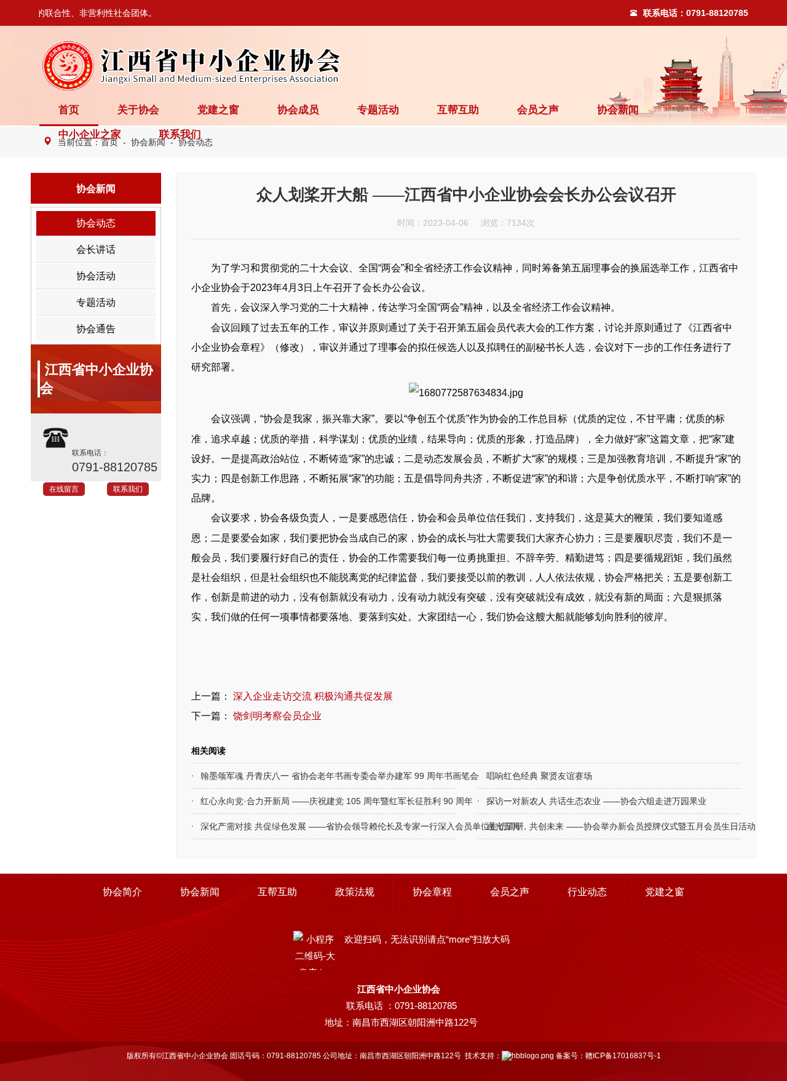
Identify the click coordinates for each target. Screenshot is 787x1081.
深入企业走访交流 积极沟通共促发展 (313, 695)
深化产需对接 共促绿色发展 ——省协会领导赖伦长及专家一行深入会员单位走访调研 (301, 826)
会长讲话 (96, 249)
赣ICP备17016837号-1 (623, 1055)
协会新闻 (618, 110)
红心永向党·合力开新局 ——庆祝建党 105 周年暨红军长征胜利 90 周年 (301, 801)
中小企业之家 (89, 134)
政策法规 (354, 892)
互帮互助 (458, 110)
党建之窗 (218, 110)
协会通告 (96, 329)
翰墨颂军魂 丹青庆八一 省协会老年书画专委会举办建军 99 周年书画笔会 (301, 776)
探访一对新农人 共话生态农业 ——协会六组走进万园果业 (587, 801)
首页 (68, 110)
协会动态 (96, 223)
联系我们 (180, 134)
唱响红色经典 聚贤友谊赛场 (539, 776)
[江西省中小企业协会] (197, 66)
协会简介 (122, 892)
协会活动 (96, 276)
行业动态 (587, 892)
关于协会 (138, 110)
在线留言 (64, 489)
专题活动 (378, 110)
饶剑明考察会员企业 (277, 715)
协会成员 (298, 110)
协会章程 (432, 892)
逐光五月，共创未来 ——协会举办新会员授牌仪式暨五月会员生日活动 (587, 826)
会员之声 (538, 110)
